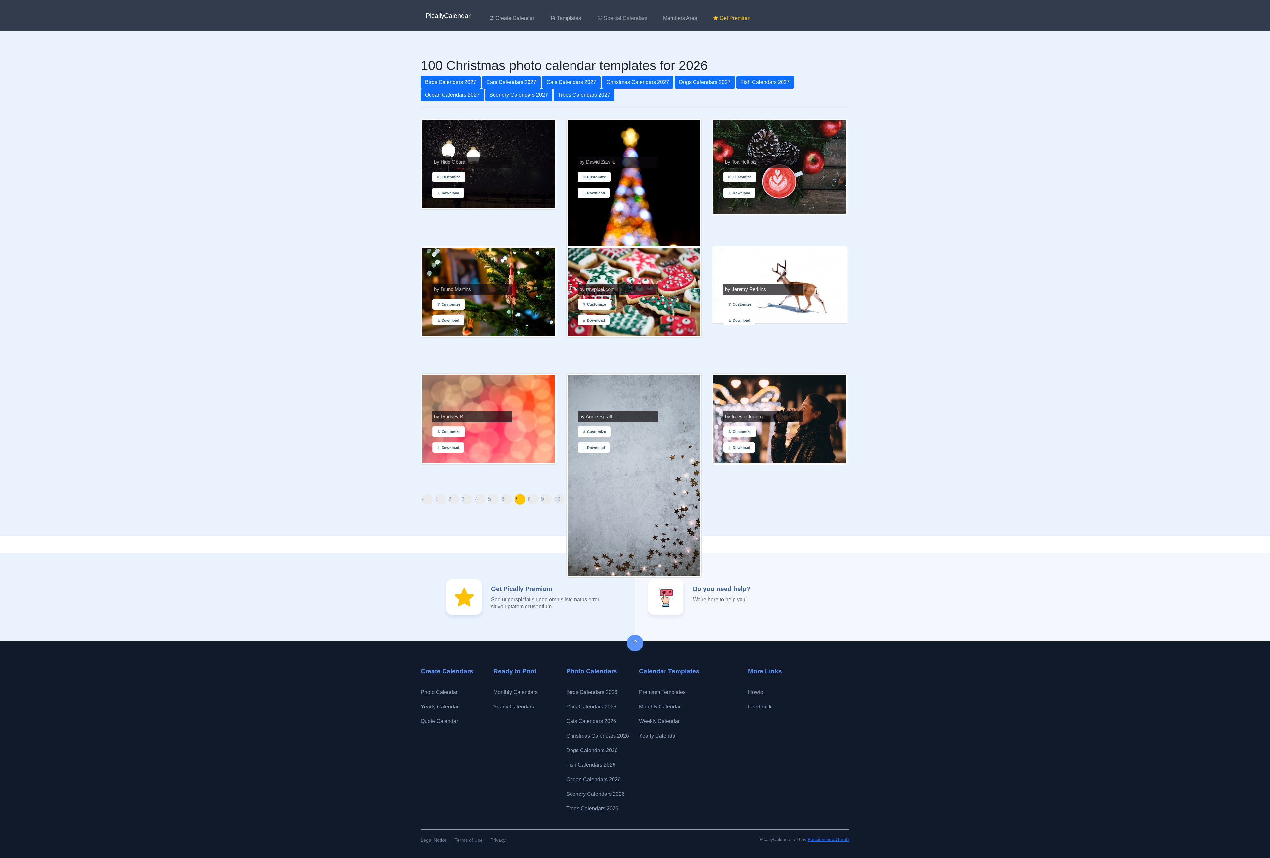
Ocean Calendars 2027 (452, 95)
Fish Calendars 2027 (765, 82)
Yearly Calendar (440, 706)
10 (557, 499)
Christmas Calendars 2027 (637, 82)
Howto (755, 692)
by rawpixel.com (597, 289)
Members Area (680, 18)
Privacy (498, 840)
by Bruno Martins (452, 289)
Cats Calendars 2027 (571, 82)
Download (450, 193)
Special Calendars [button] (624, 18)
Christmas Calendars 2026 (597, 736)
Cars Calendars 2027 (511, 82)
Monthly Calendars (515, 692)
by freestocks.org (744, 416)
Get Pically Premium (521, 588)
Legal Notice (434, 840)
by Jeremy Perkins (745, 289)
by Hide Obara (449, 162)
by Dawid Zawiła (597, 162)
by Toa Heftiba (740, 162)
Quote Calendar (439, 721)
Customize (450, 177)
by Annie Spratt (595, 416)
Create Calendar (514, 18)
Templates (568, 18)
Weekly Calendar (659, 721)
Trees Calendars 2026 (592, 808)
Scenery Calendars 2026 (595, 794)
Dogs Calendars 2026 (592, 750)
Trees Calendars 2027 (584, 95)
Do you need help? (721, 588)
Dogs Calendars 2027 (705, 82)
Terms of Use (469, 840)
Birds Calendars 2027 (450, 82)
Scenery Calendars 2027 (518, 95)
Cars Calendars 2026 (591, 706)
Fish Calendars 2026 (590, 765)
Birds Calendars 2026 (591, 692)
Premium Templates (662, 692)
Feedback (760, 706)
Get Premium (734, 18)
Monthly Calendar (660, 706)
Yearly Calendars (513, 706)
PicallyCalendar (448, 15)
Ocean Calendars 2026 (593, 779)
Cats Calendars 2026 (591, 721)
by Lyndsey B (448, 416)
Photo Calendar (439, 692)
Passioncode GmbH (828, 839)
